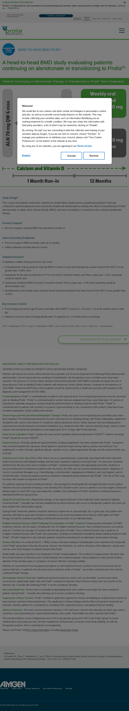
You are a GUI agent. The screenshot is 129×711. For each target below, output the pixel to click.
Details (26, 155)
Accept (71, 155)
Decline (94, 155)
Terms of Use (84, 146)
